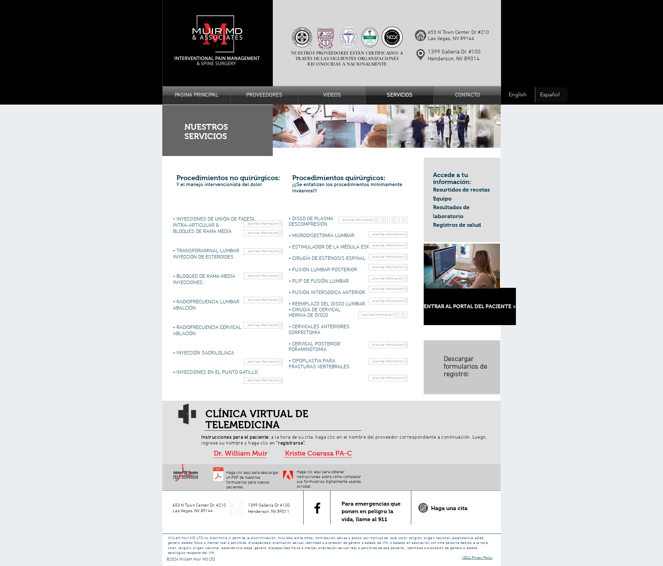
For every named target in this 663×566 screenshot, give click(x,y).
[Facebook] (317, 508)
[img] (330, 126)
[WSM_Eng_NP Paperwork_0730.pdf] (218, 475)
